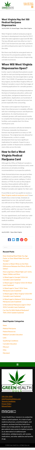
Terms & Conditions (8, 401)
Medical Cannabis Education (13, 335)
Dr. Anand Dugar (14, 28)
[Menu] (17, 364)
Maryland (6, 353)
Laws (4, 338)
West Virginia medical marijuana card (15, 195)
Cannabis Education (10, 344)
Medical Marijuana (9, 328)
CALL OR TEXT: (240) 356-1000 (28, 3)
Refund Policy (6, 406)
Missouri (6, 347)
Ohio (4, 350)
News (22, 28)
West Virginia (28, 28)
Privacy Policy (6, 404)
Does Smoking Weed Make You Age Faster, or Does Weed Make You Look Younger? (16, 258)
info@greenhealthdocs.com (11, 399)
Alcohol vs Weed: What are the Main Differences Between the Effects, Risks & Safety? (17, 266)
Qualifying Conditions (10, 341)
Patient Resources (9, 331)
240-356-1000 (7, 396)
